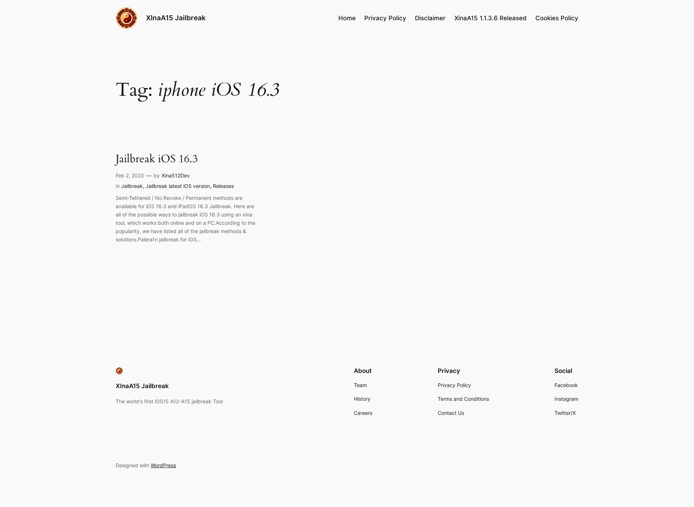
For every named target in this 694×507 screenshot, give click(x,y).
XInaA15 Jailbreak (176, 17)
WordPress (163, 465)
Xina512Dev (176, 175)
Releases (223, 186)
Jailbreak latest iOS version (178, 186)
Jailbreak (132, 186)
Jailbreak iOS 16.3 (157, 159)
